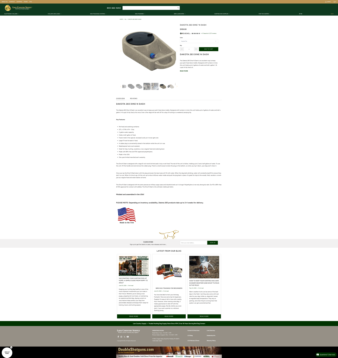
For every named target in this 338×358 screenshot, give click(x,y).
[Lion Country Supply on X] (124, 337)
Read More (184, 71)
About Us (4, 1)
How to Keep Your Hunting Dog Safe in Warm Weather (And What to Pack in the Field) (204, 283)
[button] (11, 14)
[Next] (176, 51)
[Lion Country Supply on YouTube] (127, 337)
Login (329, 1)
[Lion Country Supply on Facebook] (118, 337)
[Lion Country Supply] (22, 8)
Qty (181, 45)
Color (181, 37)
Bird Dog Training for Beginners (169, 288)
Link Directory (211, 330)
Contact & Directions (193, 330)
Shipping (19, 1)
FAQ (30, 1)
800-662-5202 (114, 8)
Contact (12, 1)
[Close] (11, 347)
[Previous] (121, 51)
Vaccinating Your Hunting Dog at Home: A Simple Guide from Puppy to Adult (133, 280)
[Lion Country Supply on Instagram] (121, 337)
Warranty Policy (211, 340)
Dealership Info (211, 335)
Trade (26, 1)
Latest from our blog (169, 251)
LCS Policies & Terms (193, 340)
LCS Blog (190, 335)
